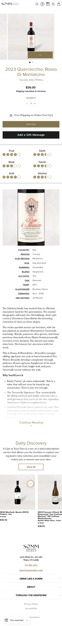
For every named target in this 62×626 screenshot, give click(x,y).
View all (31, 467)
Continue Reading (31, 422)
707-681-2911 (31, 565)
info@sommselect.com (31, 570)
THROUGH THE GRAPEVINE (31, 595)
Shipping (20, 91)
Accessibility (31, 608)
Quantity (31, 98)
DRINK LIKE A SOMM (31, 578)
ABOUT (31, 587)
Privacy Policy (31, 604)
